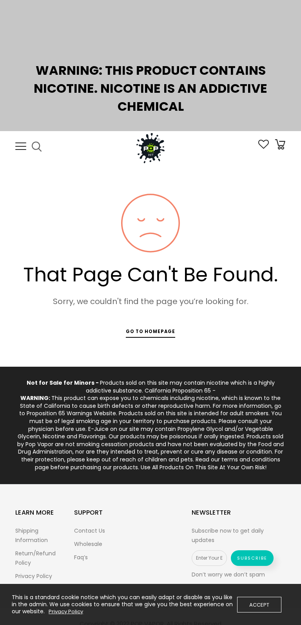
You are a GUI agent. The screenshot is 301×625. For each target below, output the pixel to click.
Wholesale (88, 544)
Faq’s (81, 557)
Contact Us (89, 531)
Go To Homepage (150, 331)
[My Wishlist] (263, 147)
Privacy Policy (33, 576)
